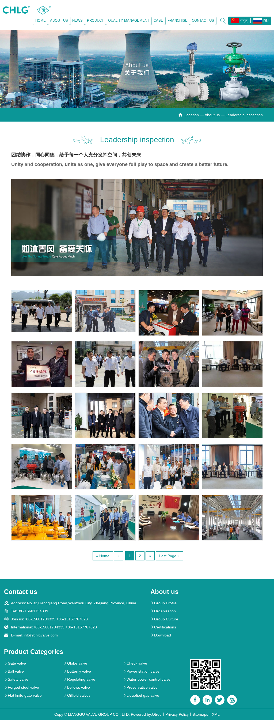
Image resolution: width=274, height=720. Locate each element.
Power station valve (141, 671)
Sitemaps (200, 714)
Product (95, 20)
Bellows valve (76, 687)
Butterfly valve (77, 671)
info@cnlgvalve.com (41, 635)
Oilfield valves (76, 695)
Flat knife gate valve (23, 695)
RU (266, 20)
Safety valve (16, 679)
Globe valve (75, 663)
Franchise (178, 20)
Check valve (135, 663)
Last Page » (169, 556)
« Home (102, 556)
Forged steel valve (21, 687)
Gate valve (15, 663)
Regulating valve (79, 679)
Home (40, 20)
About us (59, 20)
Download (160, 635)
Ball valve (14, 671)
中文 (244, 20)
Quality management (128, 20)
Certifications (163, 627)
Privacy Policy (177, 714)
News (77, 20)
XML (216, 714)
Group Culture (164, 619)
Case (158, 20)
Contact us (203, 20)
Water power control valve (146, 679)
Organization (163, 611)
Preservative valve (140, 687)
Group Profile (163, 603)
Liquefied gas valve (141, 695)
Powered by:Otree (146, 714)
